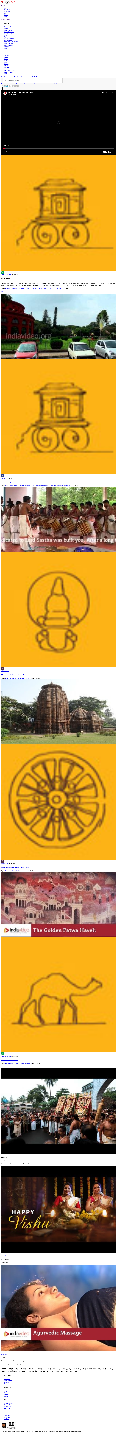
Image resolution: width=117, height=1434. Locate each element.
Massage (6, 67)
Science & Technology (11, 41)
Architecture (47, 288)
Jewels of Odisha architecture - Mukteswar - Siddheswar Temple (15, 867)
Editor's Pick (13, 77)
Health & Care (8, 43)
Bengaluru (55, 288)
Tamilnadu (7, 10)
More (5, 16)
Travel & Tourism (9, 27)
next (2, 291)
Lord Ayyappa (9, 678)
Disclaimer (7, 1406)
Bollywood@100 (9, 70)
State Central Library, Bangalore (8, 482)
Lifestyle (6, 65)
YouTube (7, 1415)
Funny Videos (8, 72)
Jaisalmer (21, 1063)
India (5, 1391)
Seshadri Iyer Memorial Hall (26, 485)
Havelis (16, 1063)
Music (6, 28)
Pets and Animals (9, 33)
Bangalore (60, 485)
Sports (6, 37)
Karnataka (7, 11)
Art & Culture (8, 40)
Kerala (6, 8)
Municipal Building (24, 288)
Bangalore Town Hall (11, 288)
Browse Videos (5, 19)
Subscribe (7, 1382)
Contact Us (7, 1408)
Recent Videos (5, 77)
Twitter (6, 1419)
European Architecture (37, 288)
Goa (5, 13)
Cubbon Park (52, 485)
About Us (30, 77)
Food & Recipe (8, 45)
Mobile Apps (8, 1380)
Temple (30, 678)
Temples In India (10, 871)
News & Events (9, 32)
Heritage (6, 64)
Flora (5, 35)
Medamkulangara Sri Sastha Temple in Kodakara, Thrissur (14, 674)
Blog (25, 77)
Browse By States (6, 5)
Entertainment (8, 30)
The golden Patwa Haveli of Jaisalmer (9, 1060)
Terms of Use (8, 1405)
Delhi (6, 15)
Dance (6, 59)
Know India (20, 77)
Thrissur (16, 678)
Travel (6, 69)
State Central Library (11, 485)
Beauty (6, 57)
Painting (6, 1396)
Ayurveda (7, 55)
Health (6, 62)
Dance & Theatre (9, 38)
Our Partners (37, 77)
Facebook (7, 1417)
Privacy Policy (8, 1403)
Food (5, 60)
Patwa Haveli (9, 1063)
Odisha (18, 871)
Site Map (7, 1384)
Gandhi (6, 1393)
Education (7, 46)
